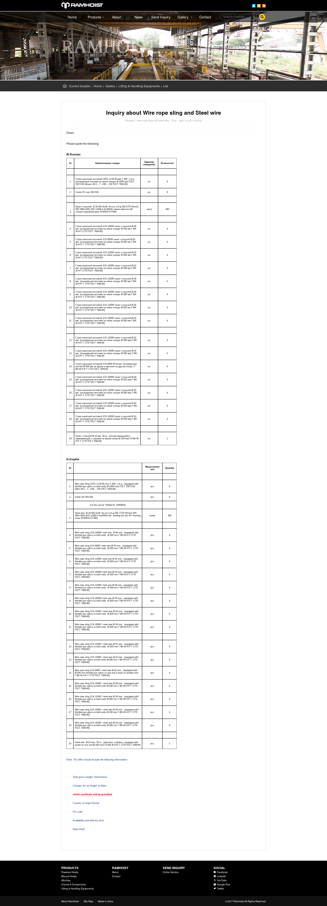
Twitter (220, 888)
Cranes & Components (73, 884)
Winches (66, 880)
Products (94, 16)
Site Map (88, 901)
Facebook (222, 872)
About (116, 16)
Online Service (170, 872)
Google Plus (223, 884)
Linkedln (221, 876)
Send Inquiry (160, 16)
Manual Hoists (69, 876)
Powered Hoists (69, 872)
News (139, 16)
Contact (205, 16)
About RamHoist (70, 901)
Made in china (105, 901)
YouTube (222, 880)
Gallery (182, 16)
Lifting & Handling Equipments (139, 86)
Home (72, 16)
